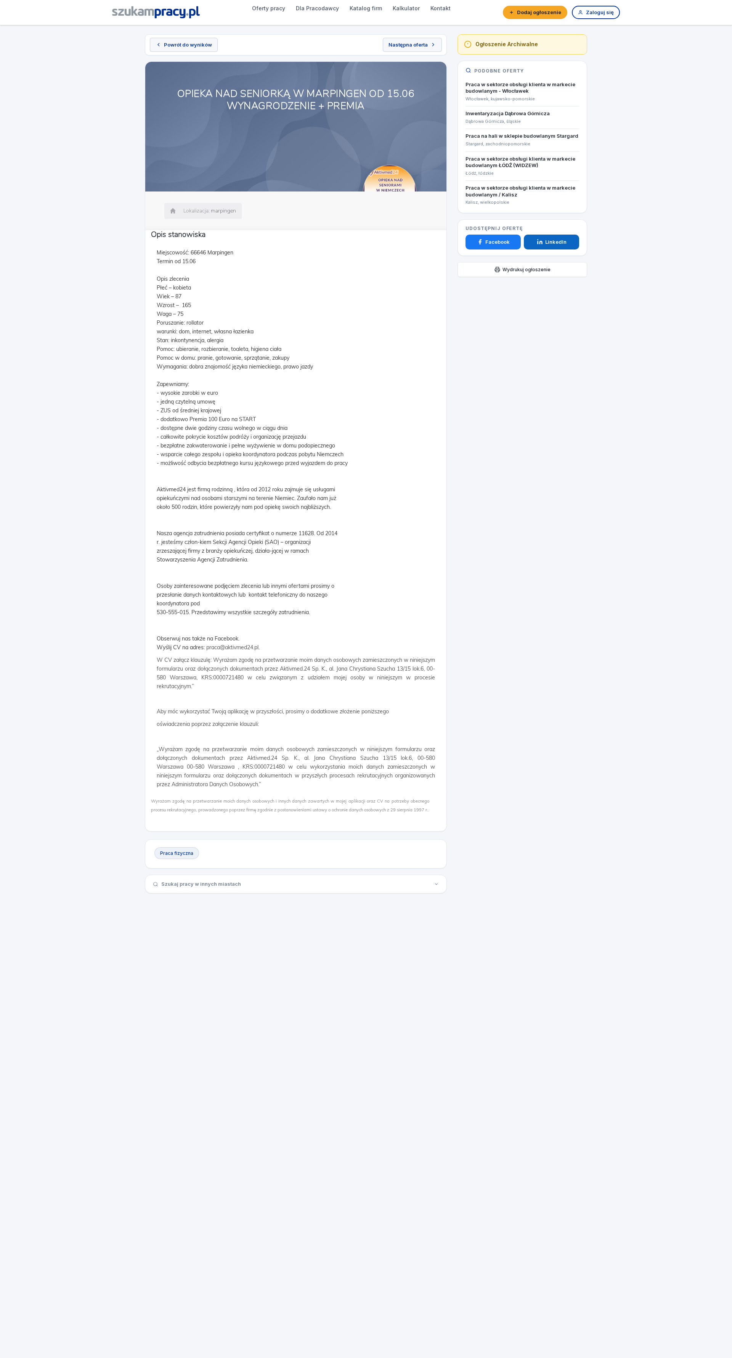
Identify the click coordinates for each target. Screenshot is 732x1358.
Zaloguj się (600, 12)
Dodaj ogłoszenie (539, 12)
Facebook (497, 242)
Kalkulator (406, 8)
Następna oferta (408, 45)
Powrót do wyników (188, 45)
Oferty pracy (268, 8)
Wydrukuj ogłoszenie (526, 269)
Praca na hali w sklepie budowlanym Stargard (522, 136)
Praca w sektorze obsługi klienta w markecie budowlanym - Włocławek (520, 87)
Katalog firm (366, 8)
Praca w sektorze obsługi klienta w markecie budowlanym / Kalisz (520, 191)
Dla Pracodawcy (317, 8)
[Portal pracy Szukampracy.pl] (156, 12)
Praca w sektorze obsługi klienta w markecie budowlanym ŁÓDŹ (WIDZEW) (520, 161)
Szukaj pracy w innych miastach (201, 884)
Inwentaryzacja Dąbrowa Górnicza (508, 113)
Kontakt (440, 8)
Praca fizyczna (176, 853)
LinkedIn (556, 242)
